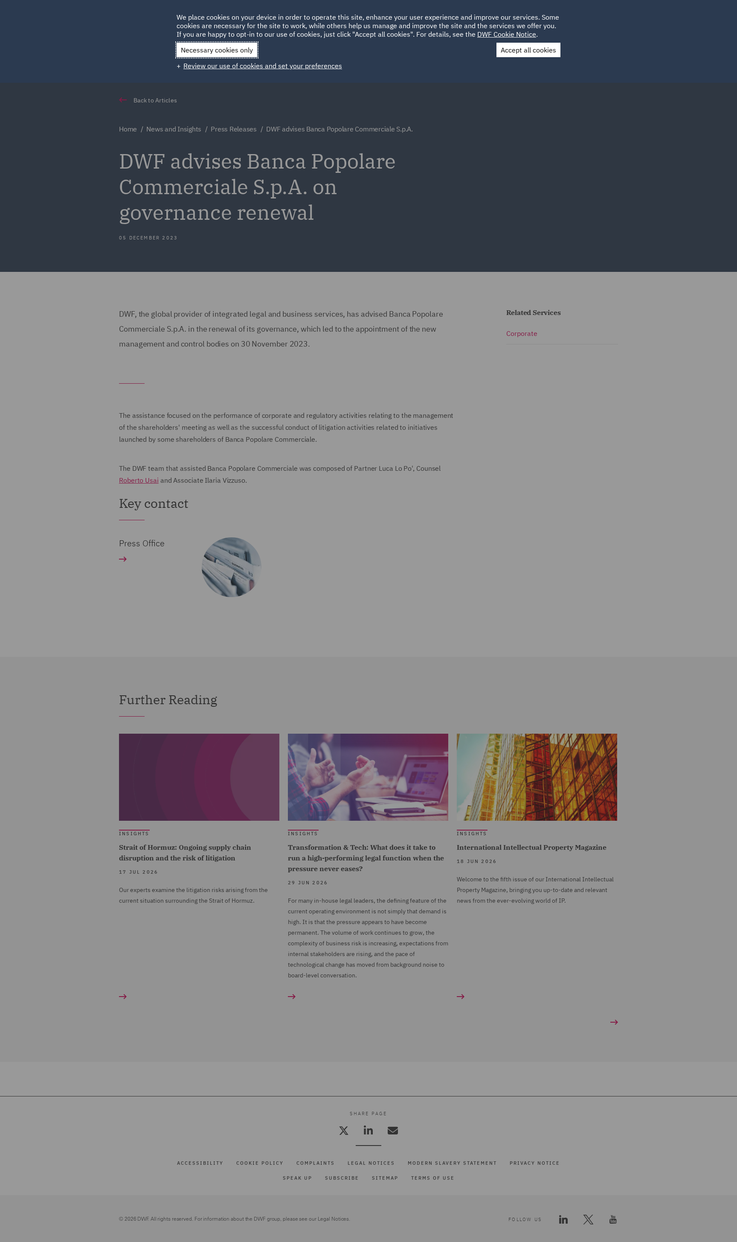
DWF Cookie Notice (506, 34)
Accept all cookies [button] (528, 50)
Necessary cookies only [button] (217, 50)
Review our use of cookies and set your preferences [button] (262, 65)
